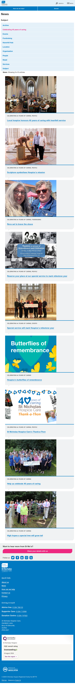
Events (5, 34)
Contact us (6, 593)
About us (5, 582)
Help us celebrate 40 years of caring (24, 483)
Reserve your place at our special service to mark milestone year (37, 276)
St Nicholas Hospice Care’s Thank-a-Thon (26, 431)
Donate (56, 8)
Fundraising (7, 38)
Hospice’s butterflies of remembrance (24, 379)
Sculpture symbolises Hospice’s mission (26, 172)
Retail (5, 60)
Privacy (5, 596)
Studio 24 (18, 680)
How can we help (8, 589)
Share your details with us (37, 551)
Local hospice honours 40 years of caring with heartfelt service (36, 120)
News (4, 586)
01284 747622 (22, 615)
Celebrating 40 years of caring (14, 29)
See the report (10, 656)
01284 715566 (21, 611)
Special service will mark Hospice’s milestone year (30, 328)
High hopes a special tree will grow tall (25, 535)
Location (6, 47)
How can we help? (19, 8)
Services (6, 64)
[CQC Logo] (9, 640)
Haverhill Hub (8, 42)
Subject (6, 68)
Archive (6, 25)
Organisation (8, 51)
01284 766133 (17, 607)
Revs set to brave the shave (20, 224)
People (5, 55)
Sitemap (4, 680)
